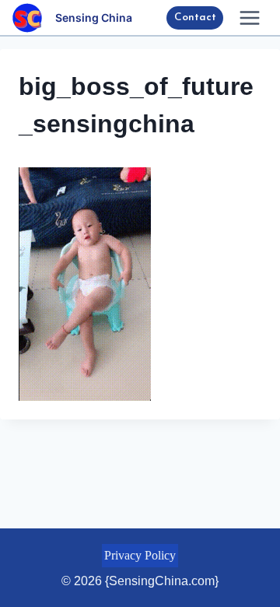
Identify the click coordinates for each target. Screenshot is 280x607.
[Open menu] (249, 17)
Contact (195, 17)
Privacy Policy (140, 555)
